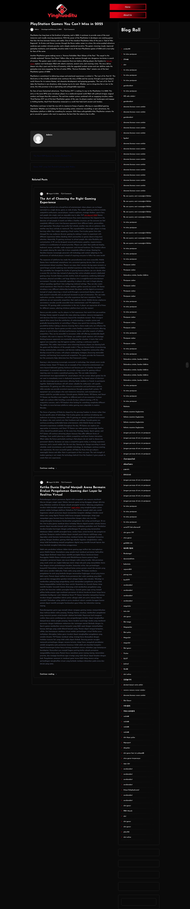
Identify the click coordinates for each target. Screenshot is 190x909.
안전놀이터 (128, 679)
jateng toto (128, 574)
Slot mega (127, 622)
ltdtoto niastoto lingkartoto (134, 412)
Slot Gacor (127, 700)
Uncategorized (46, 29)
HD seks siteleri (129, 96)
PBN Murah (128, 811)
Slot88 (126, 669)
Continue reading (47, 468)
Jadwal (126, 664)
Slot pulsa (127, 632)
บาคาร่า (126, 469)
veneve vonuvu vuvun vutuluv (134, 690)
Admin (37, 29)
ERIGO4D (127, 475)
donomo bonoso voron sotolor (134, 107)
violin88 (126, 716)
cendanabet (128, 585)
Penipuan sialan (129, 265)
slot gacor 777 (129, 532)
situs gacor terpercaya (132, 758)
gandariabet (128, 86)
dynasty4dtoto (129, 559)
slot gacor (127, 616)
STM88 (126, 59)
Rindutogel (128, 553)
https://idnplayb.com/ (131, 790)
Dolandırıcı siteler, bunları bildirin (136, 275)
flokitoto (127, 406)
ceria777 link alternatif (132, 527)
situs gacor (128, 538)
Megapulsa (128, 627)
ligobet (126, 138)
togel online (75, 507)
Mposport (127, 742)
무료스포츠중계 (129, 711)
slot (125, 65)
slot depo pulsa (129, 737)
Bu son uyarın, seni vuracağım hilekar (137, 196)
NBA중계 (127, 706)
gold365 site (128, 543)
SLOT (126, 658)
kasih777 (127, 580)
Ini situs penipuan (130, 54)
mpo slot (127, 764)
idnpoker (127, 748)
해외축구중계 (128, 548)
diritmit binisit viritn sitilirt (133, 685)
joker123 (126, 832)
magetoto (127, 606)
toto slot (127, 611)
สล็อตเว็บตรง (128, 464)
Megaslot (127, 637)
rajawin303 (128, 569)
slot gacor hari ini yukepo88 (134, 753)
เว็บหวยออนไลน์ (129, 459)
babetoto (127, 564)
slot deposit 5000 (90, 215)
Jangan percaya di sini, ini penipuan (137, 433)
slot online (127, 674)
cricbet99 (127, 49)
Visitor (126, 653)
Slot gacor (127, 648)
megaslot (127, 643)
